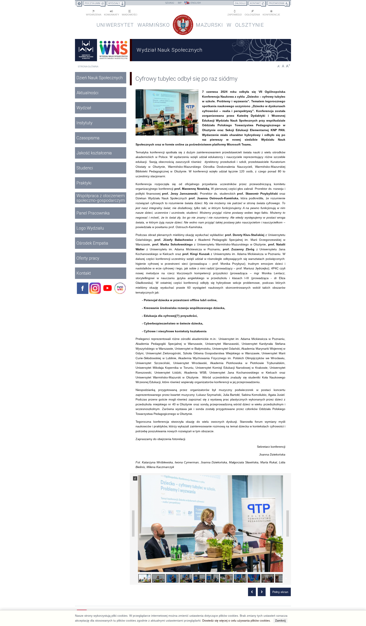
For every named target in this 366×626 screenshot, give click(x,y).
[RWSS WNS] (120, 288)
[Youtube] (107, 288)
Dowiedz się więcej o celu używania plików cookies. (236, 620)
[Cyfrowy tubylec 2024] (167, 112)
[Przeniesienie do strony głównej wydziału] (113, 50)
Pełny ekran (280, 592)
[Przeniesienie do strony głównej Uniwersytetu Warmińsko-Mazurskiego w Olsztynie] (86, 50)
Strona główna (88, 66)
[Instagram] (95, 288)
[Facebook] (82, 288)
